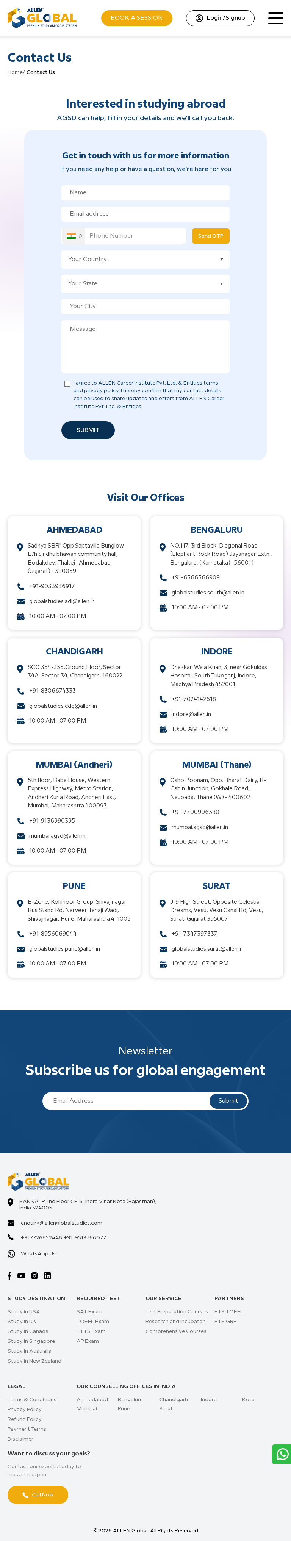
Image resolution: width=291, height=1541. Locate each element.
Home (15, 72)
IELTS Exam (91, 1331)
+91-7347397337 (194, 934)
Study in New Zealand (34, 1361)
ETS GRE (225, 1321)
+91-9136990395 (52, 821)
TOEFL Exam (93, 1321)
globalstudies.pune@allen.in (64, 949)
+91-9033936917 (52, 586)
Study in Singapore (31, 1341)
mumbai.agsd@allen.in (57, 836)
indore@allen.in (191, 714)
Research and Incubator (175, 1321)
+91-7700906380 (195, 812)
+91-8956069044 (53, 934)
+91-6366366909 (196, 577)
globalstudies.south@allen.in (208, 593)
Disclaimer (20, 1439)
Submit (88, 430)
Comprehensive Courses (176, 1331)
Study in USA (24, 1311)
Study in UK (22, 1321)
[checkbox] (67, 384)
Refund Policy (25, 1419)
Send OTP (211, 236)
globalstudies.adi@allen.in (62, 601)
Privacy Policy (25, 1409)
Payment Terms (27, 1429)
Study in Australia (30, 1351)
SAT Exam (89, 1311)
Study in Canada (28, 1331)
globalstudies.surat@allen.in (207, 949)
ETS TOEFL (228, 1311)
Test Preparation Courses (177, 1311)
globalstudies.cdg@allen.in (63, 706)
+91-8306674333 (52, 691)
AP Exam (88, 1341)
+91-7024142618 (194, 699)
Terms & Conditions (32, 1399)
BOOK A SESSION (137, 18)
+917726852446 (41, 1238)
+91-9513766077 (85, 1238)
